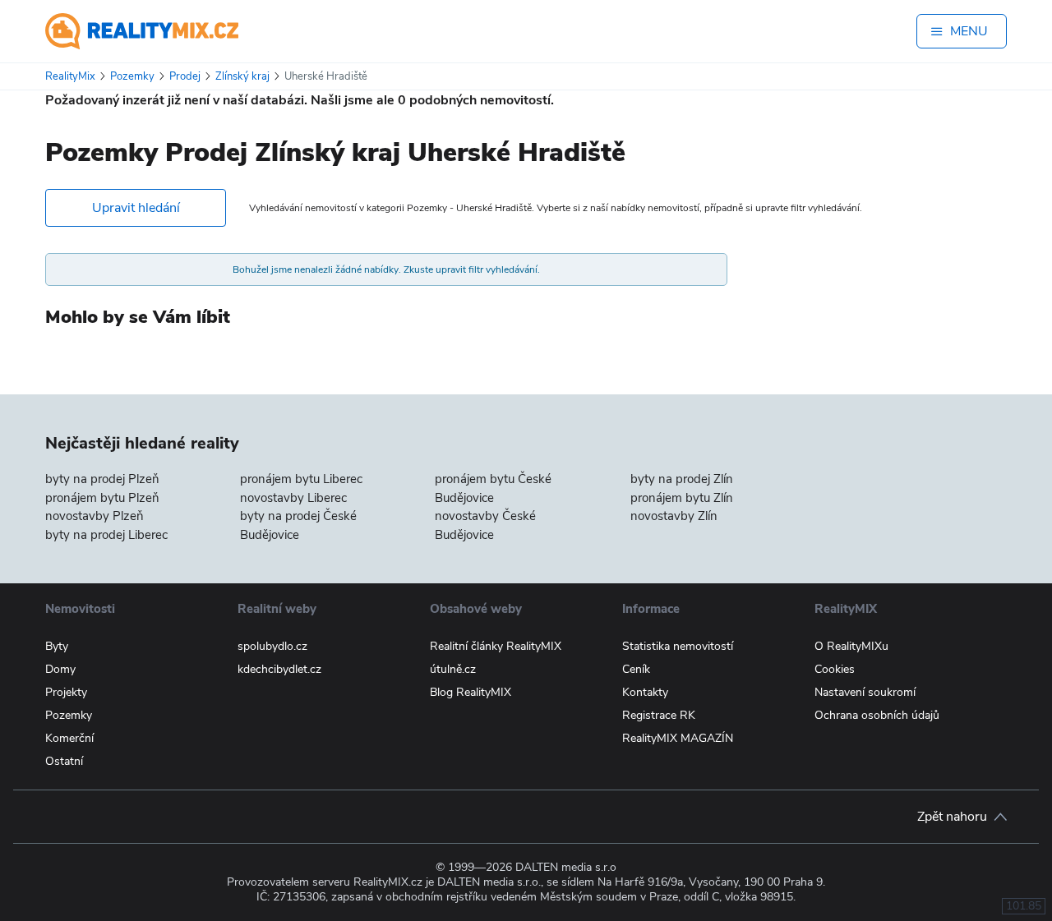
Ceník (636, 669)
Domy (60, 669)
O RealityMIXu (851, 646)
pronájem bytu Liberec (301, 479)
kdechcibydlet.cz (279, 669)
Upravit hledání (136, 208)
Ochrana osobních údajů (876, 715)
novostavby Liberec (293, 498)
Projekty (66, 692)
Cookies (834, 669)
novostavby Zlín (673, 516)
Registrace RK (658, 715)
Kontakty (645, 692)
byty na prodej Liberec (106, 535)
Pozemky (68, 715)
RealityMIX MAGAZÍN (677, 738)
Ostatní (64, 761)
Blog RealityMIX (470, 692)
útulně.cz (453, 669)
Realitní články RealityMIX (495, 646)
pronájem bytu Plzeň (102, 498)
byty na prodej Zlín (681, 479)
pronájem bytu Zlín (681, 498)
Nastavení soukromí (865, 692)
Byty (56, 646)
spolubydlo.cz (272, 646)
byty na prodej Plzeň (102, 479)
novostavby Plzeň (94, 516)
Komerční (69, 738)
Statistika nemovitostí (677, 646)
